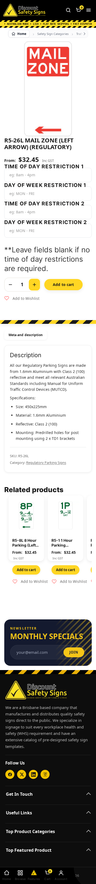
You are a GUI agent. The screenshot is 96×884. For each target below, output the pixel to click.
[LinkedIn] (33, 774)
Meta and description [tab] (26, 335)
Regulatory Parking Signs (46, 462)
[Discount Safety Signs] (24, 10)
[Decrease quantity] (10, 284)
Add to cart (63, 284)
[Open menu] (88, 10)
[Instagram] (45, 774)
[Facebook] (9, 774)
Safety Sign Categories (53, 33)
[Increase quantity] (34, 284)
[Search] (68, 10)
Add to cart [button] (26, 569)
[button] (21, 298)
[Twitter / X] (21, 774)
